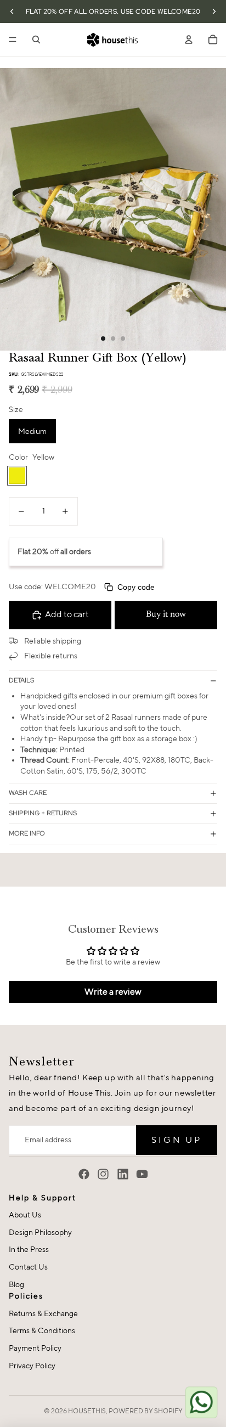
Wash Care (28, 792)
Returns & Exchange (43, 1313)
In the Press (29, 1249)
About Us (25, 1214)
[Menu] (12, 39)
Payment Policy (35, 1348)
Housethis (87, 1411)
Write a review (113, 991)
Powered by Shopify (146, 1411)
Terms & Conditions (42, 1330)
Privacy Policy (32, 1365)
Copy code (136, 587)
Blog (16, 1284)
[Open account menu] (189, 39)
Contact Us (28, 1266)
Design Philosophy (40, 1232)
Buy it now (166, 614)
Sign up (176, 1140)
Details (21, 680)
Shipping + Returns (43, 813)
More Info (27, 833)
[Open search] (36, 39)
